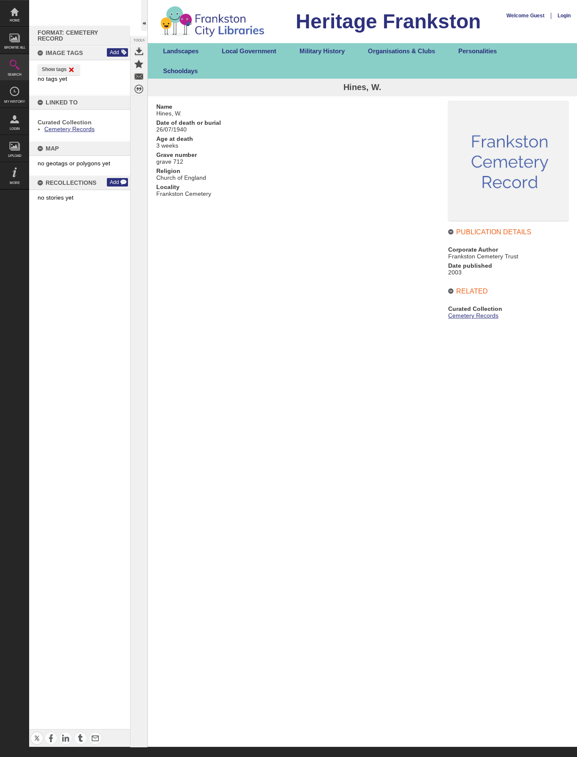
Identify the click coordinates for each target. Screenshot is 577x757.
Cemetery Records (69, 129)
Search (15, 75)
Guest (537, 16)
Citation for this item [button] (139, 89)
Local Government (249, 51)
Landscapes (181, 51)
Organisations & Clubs (401, 51)
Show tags (54, 69)
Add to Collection (139, 64)
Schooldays (180, 70)
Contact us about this (139, 76)
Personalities (477, 51)
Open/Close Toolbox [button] (144, 15)
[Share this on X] (37, 733)
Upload (15, 156)
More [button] (15, 183)
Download (139, 51)
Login (15, 129)
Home (15, 20)
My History (14, 102)
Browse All (14, 47)
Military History (322, 51)
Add (114, 52)
